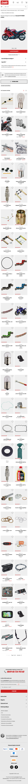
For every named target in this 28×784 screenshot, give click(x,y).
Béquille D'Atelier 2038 (7, 228)
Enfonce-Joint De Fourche (21, 228)
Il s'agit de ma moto (14, 51)
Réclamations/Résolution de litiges (8, 721)
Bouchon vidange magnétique (20, 507)
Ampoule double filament (20, 111)
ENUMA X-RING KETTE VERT (7, 345)
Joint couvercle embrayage (7, 416)
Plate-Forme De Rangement (21, 321)
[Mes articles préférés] (22, 2)
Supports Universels (7, 251)
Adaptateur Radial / (20, 251)
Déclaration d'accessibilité (6, 723)
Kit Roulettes (7, 181)
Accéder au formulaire (12, 76)
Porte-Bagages (7, 158)
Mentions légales (4, 710)
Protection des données (6, 714)
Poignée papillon (21, 369)
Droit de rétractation (5, 717)
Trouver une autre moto (13, 54)
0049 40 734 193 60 (15, 672)
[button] (26, 7)
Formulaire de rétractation (6, 719)
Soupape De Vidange (7, 507)
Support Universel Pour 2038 (7, 111)
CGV (2, 712)
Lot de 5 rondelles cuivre (7, 530)
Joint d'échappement (7, 439)
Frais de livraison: (6, 778)
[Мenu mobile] (2, 7)
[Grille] (24, 90)
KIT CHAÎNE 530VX (20, 416)
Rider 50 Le (7, 625)
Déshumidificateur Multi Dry (21, 462)
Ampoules (7, 393)
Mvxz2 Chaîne (20, 297)
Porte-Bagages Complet (20, 158)
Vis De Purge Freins (7, 205)
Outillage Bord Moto (20, 602)
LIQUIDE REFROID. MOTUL (21, 484)
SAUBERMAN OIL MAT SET (7, 602)
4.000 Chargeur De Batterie (7, 554)
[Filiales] (13, 2)
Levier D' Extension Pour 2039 (20, 393)
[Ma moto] (18, 2)
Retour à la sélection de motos (8, 12)
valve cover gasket (20, 439)
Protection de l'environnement (7, 725)
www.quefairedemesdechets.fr (12, 738)
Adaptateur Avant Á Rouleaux (20, 205)
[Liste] (26, 90)
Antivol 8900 (21, 578)
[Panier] (26, 2)
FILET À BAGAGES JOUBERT (7, 134)
